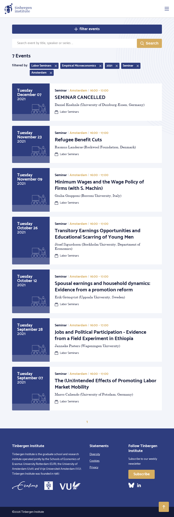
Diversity (95, 454)
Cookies (95, 461)
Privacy (94, 467)
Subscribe (141, 474)
